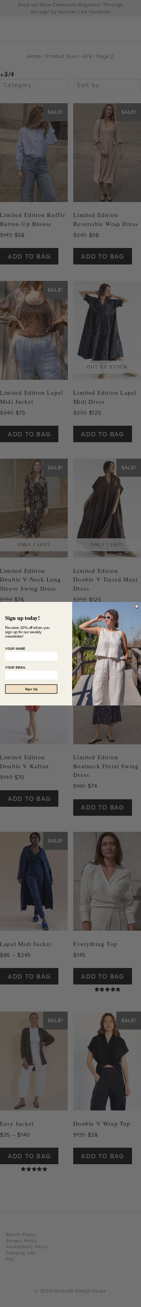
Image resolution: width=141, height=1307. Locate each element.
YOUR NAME (15, 649)
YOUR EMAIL (15, 667)
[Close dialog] (136, 605)
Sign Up (31, 689)
